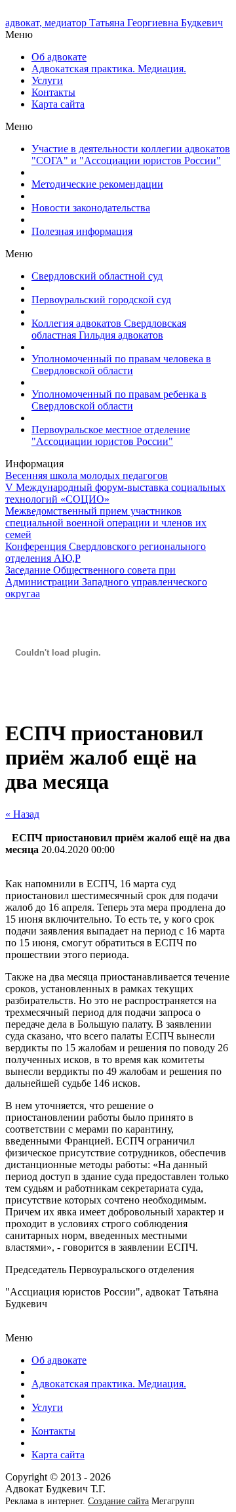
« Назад (22, 814)
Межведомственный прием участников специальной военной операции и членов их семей (105, 522)
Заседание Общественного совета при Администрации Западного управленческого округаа (106, 581)
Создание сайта (118, 1501)
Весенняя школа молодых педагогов (86, 475)
